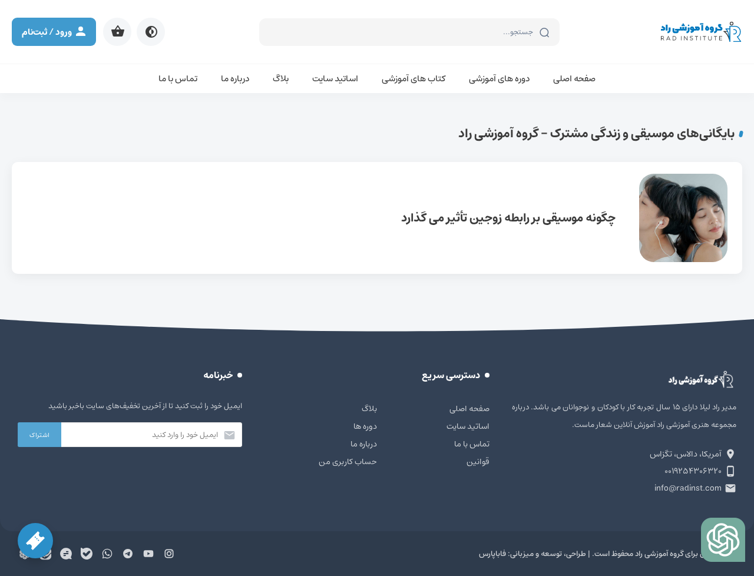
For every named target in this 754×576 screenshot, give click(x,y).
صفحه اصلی (574, 79)
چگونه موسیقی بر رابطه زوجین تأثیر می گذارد (377, 218)
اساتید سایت (335, 79)
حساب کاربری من (348, 462)
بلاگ (281, 79)
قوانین (478, 462)
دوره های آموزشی (499, 79)
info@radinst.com (688, 488)
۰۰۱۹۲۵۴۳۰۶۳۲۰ (693, 471)
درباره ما (235, 79)
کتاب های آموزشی (413, 79)
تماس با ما (177, 79)
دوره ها (365, 426)
